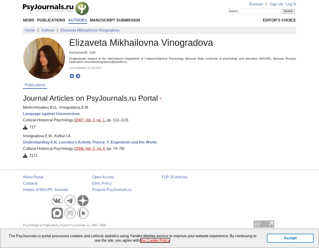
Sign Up (276, 4)
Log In (291, 4)
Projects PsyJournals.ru (111, 190)
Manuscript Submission (115, 20)
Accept (290, 238)
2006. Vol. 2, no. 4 (90, 149)
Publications (51, 20)
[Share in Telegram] (78, 76)
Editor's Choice (279, 20)
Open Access (103, 177)
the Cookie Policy (155, 240)
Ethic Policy (102, 183)
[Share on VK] (72, 76)
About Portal (33, 177)
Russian (256, 4)
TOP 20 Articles (174, 177)
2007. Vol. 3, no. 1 (90, 120)
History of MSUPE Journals (45, 190)
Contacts (30, 183)
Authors (77, 20)
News (28, 20)
